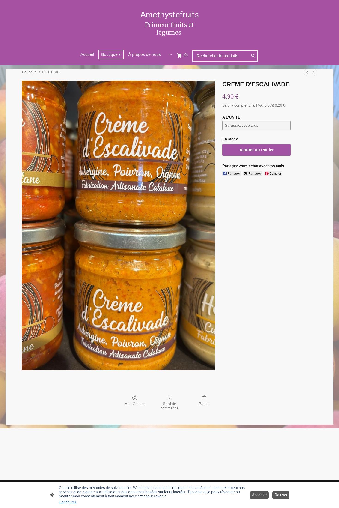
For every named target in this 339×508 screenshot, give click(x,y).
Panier (204, 404)
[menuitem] (307, 72)
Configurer (67, 502)
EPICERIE (51, 72)
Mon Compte (135, 404)
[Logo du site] (169, 40)
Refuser (280, 495)
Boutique (29, 72)
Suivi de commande (170, 406)
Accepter (259, 495)
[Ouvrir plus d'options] (170, 54)
